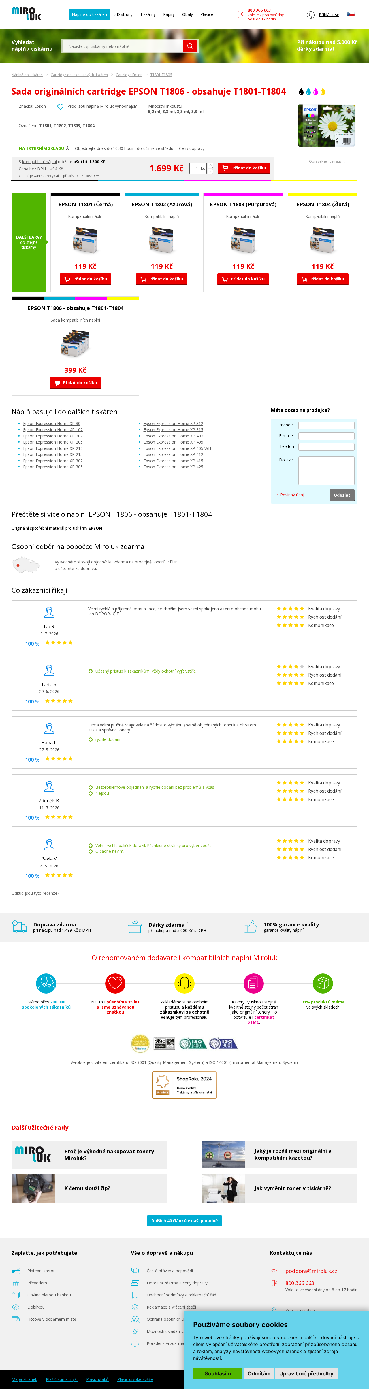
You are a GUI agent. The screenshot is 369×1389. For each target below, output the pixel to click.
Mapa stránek (24, 1379)
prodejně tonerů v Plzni (156, 562)
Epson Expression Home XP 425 (173, 466)
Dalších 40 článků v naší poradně (184, 1220)
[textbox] (123, 46)
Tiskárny (148, 14)
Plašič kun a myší (62, 1379)
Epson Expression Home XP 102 (53, 429)
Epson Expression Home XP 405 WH (177, 448)
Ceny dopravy (191, 148)
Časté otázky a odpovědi (170, 1270)
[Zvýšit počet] (210, 165)
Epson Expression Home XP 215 (53, 454)
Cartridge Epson (129, 74)
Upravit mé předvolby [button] (306, 1374)
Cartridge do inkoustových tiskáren (79, 74)
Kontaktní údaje (300, 1310)
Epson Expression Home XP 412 (173, 454)
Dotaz (285, 460)
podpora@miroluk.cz (311, 1270)
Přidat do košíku (248, 168)
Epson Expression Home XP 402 (173, 436)
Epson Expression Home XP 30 (51, 423)
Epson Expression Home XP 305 (53, 466)
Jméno (284, 425)
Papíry (169, 14)
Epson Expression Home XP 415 (173, 460)
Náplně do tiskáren (89, 14)
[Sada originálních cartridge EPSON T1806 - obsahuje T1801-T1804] (327, 151)
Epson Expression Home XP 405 (173, 442)
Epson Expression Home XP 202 (53, 436)
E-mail (285, 435)
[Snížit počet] (210, 171)
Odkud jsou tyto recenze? (35, 893)
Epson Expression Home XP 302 (53, 460)
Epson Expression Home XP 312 (173, 423)
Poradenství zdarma (165, 1343)
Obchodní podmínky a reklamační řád (181, 1295)
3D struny (123, 14)
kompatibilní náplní (39, 161)
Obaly (187, 14)
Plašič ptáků (97, 1379)
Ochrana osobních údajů (170, 1319)
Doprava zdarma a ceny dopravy (177, 1283)
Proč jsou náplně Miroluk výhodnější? (102, 106)
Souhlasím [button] (218, 1374)
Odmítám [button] (259, 1374)
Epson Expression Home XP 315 (173, 429)
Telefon (287, 446)
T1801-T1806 (161, 74)
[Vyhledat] (190, 46)
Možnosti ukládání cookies (171, 1331)
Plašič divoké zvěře (135, 1379)
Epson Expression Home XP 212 (53, 448)
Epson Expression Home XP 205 (53, 442)
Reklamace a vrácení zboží (171, 1307)
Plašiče (206, 14)
